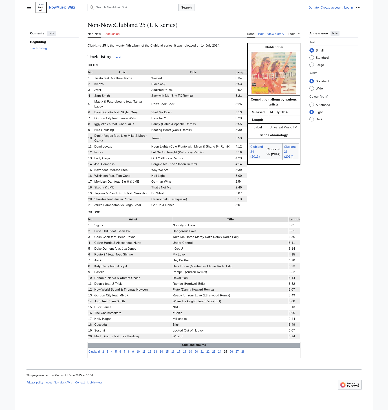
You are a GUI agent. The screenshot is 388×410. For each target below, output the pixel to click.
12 (149, 351)
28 (243, 351)
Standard (322, 57)
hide (51, 33)
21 (202, 351)
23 (213, 351)
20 (196, 351)
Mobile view (94, 382)
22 (207, 351)
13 (155, 351)
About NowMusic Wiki (59, 382)
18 (184, 351)
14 (161, 351)
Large (320, 64)
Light (319, 112)
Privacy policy (34, 382)
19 (190, 351)
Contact (80, 382)
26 (231, 351)
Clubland (94, 351)
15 (167, 351)
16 (172, 351)
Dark (319, 119)
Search (186, 7)
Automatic (323, 104)
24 (219, 351)
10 (138, 351)
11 (143, 351)
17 (178, 351)
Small (320, 50)
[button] (28, 7)
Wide (319, 88)
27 (237, 351)
